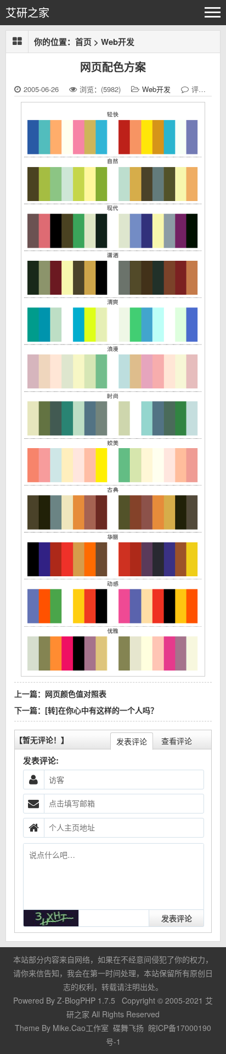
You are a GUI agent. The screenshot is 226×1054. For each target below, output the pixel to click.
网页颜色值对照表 (75, 693)
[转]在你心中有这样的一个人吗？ (101, 709)
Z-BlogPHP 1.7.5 (86, 1000)
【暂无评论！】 (42, 739)
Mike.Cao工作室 (82, 1027)
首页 (83, 42)
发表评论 (131, 741)
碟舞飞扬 (128, 1027)
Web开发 (117, 42)
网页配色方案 (113, 67)
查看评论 (176, 740)
